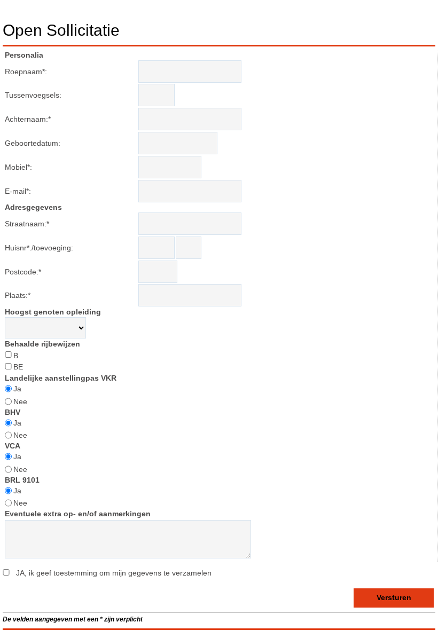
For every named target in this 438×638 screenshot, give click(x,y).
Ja (17, 388)
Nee (20, 401)
